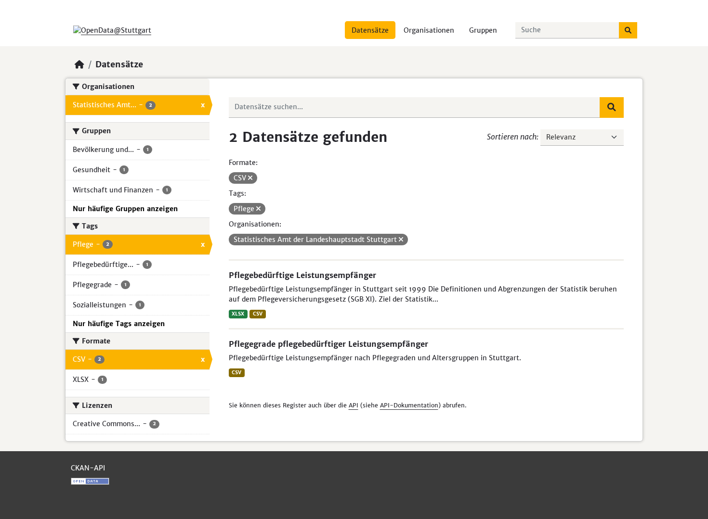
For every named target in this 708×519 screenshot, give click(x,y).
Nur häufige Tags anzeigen (119, 323)
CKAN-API (88, 468)
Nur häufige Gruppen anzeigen (125, 208)
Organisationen (429, 30)
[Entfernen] (250, 178)
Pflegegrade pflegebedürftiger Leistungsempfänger (328, 344)
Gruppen (483, 30)
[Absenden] (628, 30)
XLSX (238, 314)
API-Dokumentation (409, 405)
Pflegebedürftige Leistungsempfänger (302, 275)
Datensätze (370, 30)
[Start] (79, 64)
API (353, 405)
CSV (257, 314)
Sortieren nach (512, 136)
